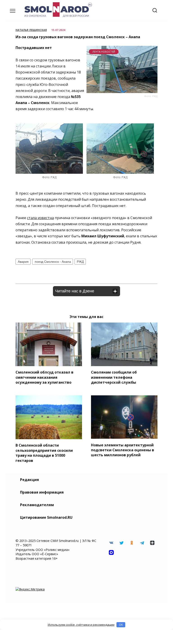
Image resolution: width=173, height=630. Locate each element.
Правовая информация (42, 492)
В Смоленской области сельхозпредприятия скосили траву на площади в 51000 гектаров (44, 453)
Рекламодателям (37, 504)
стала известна (40, 217)
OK (121, 625)
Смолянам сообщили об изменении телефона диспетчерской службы (114, 377)
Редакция (29, 479)
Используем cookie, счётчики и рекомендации (81, 625)
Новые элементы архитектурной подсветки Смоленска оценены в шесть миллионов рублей (122, 449)
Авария (23, 261)
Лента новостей (103, 51)
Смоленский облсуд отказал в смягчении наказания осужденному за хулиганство (44, 377)
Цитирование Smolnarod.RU (46, 517)
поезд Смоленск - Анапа (53, 261)
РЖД (80, 261)
